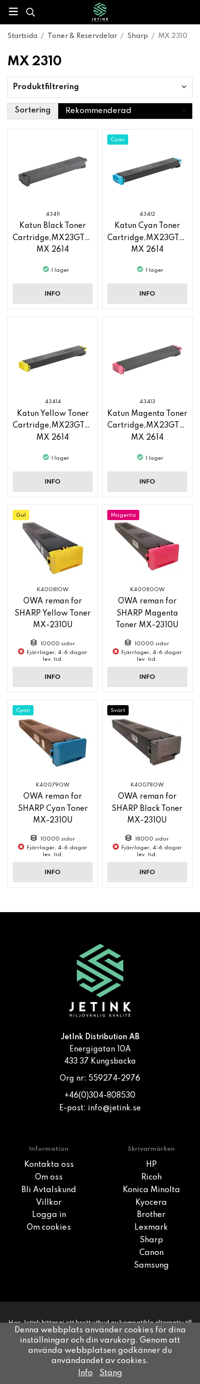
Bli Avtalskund (48, 1190)
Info (53, 294)
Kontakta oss (49, 1165)
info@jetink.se (114, 1108)
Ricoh (151, 1177)
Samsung (151, 1266)
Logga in (49, 1215)
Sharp (151, 1240)
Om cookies (49, 1228)
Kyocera (151, 1203)
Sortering (32, 110)
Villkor (49, 1203)
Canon (151, 1253)
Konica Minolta (151, 1190)
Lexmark (151, 1228)
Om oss (49, 1177)
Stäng (111, 1373)
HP (151, 1165)
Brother (151, 1215)
